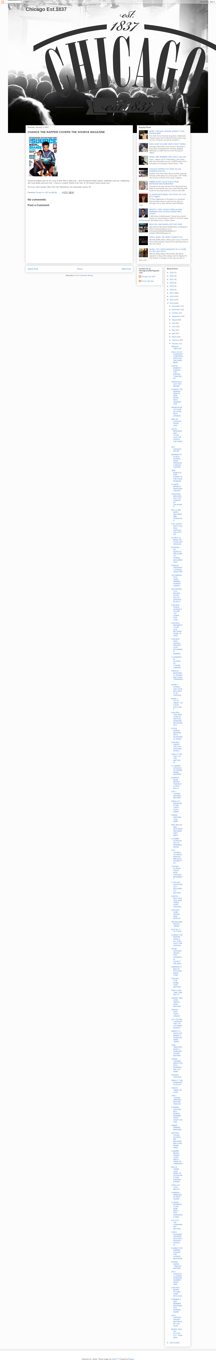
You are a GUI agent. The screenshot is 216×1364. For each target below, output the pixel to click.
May (174, 330)
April (174, 333)
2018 (172, 290)
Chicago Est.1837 (46, 9)
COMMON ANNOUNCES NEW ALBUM (176, 1196)
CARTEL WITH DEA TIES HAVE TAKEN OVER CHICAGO (176, 901)
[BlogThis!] (65, 192)
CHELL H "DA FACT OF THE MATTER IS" (176, 758)
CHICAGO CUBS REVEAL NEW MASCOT (176, 914)
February (176, 340)
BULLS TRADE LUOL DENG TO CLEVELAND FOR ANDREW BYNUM (176, 1174)
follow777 (115, 1359)
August (175, 320)
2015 (172, 300)
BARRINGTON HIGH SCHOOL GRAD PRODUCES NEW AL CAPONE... (176, 461)
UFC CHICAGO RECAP (176, 449)
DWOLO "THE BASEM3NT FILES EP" (177, 1082)
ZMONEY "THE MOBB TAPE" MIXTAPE (176, 983)
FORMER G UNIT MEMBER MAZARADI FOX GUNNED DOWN (176, 1305)
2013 (172, 1343)
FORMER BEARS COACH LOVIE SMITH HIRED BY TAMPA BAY (177, 1157)
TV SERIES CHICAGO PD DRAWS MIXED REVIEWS (176, 770)
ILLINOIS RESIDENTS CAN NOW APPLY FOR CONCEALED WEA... (177, 1209)
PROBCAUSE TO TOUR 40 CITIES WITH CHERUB (176, 411)
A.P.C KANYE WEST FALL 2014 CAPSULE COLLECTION (177, 529)
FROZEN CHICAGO (176, 1076)
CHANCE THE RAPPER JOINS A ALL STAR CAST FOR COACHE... (177, 940)
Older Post (126, 269)
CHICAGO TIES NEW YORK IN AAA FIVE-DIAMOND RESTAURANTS (176, 719)
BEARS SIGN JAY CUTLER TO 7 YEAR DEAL (176, 1333)
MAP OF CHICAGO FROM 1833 (176, 422)
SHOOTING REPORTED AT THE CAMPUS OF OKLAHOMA (176, 500)
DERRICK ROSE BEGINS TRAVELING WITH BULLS (176, 783)
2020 (172, 283)
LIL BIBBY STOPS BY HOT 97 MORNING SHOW (176, 843)
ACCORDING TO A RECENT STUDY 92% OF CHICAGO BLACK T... (176, 595)
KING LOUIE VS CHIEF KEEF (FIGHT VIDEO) (167, 144)
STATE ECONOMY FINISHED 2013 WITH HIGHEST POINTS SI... (176, 1238)
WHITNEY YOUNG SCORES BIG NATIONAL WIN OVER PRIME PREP (176, 1140)
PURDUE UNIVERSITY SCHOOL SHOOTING (177, 568)
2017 (172, 293)
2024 (172, 273)
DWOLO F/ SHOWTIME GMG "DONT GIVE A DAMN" (176, 806)
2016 (172, 296)
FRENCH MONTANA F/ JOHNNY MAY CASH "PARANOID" (177, 676)
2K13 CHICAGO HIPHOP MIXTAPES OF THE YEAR (176, 1320)
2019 (172, 286)
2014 (172, 303)
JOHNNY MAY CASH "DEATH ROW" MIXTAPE (177, 1002)
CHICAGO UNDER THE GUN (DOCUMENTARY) (176, 746)
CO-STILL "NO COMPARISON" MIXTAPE (176, 1224)
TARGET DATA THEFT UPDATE (175, 1013)
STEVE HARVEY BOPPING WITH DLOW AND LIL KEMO (176, 733)
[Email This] (63, 192)
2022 (172, 276)
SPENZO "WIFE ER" (176, 348)
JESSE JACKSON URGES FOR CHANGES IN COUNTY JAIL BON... (176, 956)
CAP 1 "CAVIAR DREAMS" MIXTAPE (176, 795)
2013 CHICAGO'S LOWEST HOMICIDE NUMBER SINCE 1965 (176, 1278)
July (174, 323)
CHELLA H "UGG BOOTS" (175, 1187)
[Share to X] (68, 192)
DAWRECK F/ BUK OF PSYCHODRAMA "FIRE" (176, 971)
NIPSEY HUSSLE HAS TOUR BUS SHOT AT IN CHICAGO (176, 690)
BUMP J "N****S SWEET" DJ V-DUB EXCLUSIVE (177, 704)
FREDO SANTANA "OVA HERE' (176, 818)
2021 (172, 279)
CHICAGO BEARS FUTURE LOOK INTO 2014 (176, 1292)
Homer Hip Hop (147, 281)
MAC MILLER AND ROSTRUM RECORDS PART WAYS (176, 830)
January (175, 344)
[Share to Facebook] (70, 192)
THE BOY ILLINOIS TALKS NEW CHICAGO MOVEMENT (176, 872)
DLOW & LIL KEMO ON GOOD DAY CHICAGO (176, 541)
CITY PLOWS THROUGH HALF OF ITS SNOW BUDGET (176, 1023)
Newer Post (33, 269)
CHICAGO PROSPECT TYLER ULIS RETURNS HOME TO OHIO (177, 629)
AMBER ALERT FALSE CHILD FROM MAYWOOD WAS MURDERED (164, 183)
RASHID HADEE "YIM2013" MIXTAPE (176, 1265)
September (176, 316)
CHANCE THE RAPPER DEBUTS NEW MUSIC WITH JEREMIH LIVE (177, 396)
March (174, 337)
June (174, 326)
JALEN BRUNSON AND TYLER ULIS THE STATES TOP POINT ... (177, 436)
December (176, 306)
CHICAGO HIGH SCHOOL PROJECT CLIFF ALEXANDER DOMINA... (176, 646)
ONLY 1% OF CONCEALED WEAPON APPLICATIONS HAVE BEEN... (177, 357)
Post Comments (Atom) (84, 275)
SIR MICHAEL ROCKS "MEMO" (176, 924)
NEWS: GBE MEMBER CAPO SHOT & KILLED (167, 157)
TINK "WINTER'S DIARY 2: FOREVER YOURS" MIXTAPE (176, 1050)
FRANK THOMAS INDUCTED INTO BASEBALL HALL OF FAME (176, 1065)
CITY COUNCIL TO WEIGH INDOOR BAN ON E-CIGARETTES (176, 856)
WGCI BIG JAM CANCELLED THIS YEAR (165, 224)
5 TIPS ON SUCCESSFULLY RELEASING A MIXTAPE (177, 887)
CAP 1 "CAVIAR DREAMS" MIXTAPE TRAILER (176, 1100)
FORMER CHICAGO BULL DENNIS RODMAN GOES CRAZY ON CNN (176, 1114)
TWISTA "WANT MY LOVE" (176, 1090)
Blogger (131, 1359)
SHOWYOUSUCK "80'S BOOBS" (176, 384)
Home (79, 269)
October (175, 313)
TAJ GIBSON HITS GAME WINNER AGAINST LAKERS (176, 580)
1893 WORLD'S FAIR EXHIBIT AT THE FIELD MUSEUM (176, 476)
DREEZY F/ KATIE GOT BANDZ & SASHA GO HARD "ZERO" (176, 1036)
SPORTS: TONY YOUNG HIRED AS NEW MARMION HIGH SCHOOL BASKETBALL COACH (165, 211)
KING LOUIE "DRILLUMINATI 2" (176, 992)
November (176, 310)
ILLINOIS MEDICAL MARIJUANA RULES (176, 487)
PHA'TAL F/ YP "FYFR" (176, 930)
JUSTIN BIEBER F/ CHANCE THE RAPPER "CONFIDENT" (176, 372)
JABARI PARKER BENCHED (176, 1127)
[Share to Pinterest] (73, 192)
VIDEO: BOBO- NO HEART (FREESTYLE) (166, 237)
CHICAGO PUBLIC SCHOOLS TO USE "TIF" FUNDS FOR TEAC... (176, 612)
